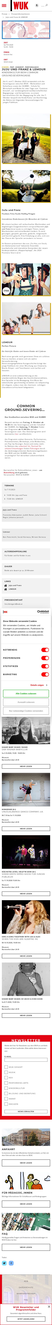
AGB (26, 1281)
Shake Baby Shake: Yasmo (15, 747)
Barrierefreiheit (26, 1294)
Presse (5, 14)
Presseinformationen (20, 14)
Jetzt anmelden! (26, 1319)
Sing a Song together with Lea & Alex (21, 937)
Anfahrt (8, 1149)
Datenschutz (26, 1287)
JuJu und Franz (15, 585)
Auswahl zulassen (26, 702)
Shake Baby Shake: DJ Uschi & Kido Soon (22, 999)
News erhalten (26, 1111)
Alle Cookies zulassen (26, 693)
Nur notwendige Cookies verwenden (26, 711)
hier (17, 434)
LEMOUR (12, 589)
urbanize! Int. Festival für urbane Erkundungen (23, 447)
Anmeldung (9, 472)
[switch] (45, 658)
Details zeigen (37, 685)
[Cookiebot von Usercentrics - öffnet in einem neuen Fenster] (37, 612)
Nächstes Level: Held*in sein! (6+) (19, 872)
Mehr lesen (26, 766)
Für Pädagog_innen (17, 1192)
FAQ (5, 1233)
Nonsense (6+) (9, 809)
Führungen (35, 448)
